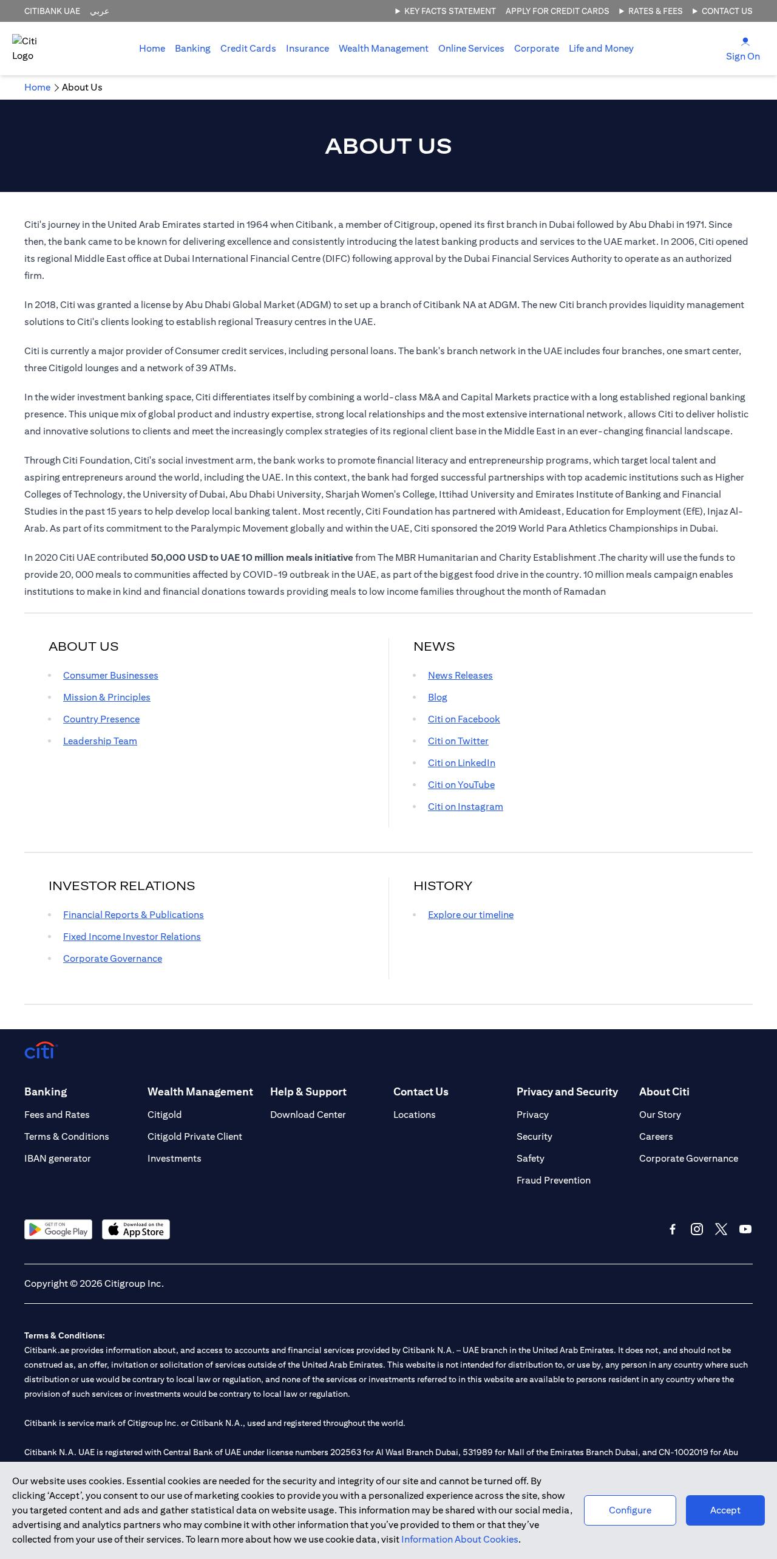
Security (534, 1136)
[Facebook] (672, 1229)
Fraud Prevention (554, 1180)
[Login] (745, 41)
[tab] (193, 48)
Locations (414, 1114)
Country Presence (101, 719)
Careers (656, 1136)
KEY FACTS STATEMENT (450, 11)
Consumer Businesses (110, 675)
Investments (175, 1158)
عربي (99, 11)
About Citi (664, 1091)
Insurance (307, 48)
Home (152, 48)
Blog (437, 697)
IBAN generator (57, 1158)
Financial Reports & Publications (133, 914)
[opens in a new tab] (58, 1229)
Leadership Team (100, 741)
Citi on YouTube (461, 784)
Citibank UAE (52, 11)
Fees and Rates (57, 1114)
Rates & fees (655, 11)
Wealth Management (384, 48)
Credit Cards (248, 48)
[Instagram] (697, 1229)
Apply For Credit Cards (557, 11)
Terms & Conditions (66, 1136)
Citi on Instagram (465, 806)
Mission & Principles (107, 697)
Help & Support (308, 1091)
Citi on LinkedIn (461, 763)
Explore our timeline (471, 914)
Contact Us (727, 11)
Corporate (536, 48)
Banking (193, 48)
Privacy (533, 1114)
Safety (531, 1158)
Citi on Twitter (458, 741)
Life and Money (601, 48)
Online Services (471, 48)
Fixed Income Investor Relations (132, 936)
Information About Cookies (459, 1539)
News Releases (460, 675)
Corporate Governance (112, 958)
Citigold (165, 1114)
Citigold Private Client (195, 1136)
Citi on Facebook (464, 719)
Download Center (308, 1114)
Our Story (660, 1114)
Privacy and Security (567, 1091)
